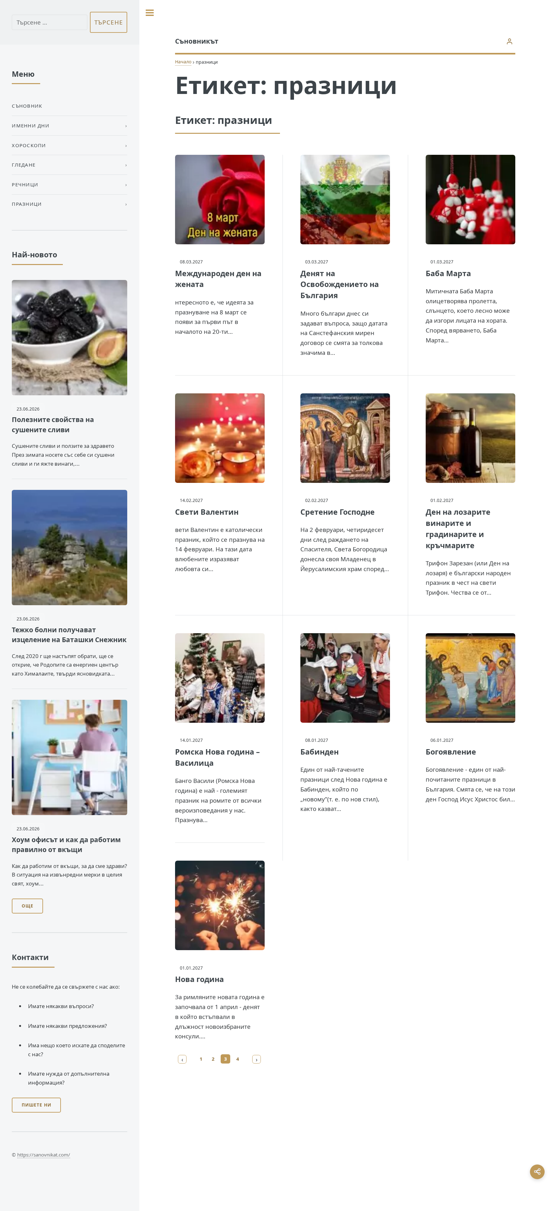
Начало (183, 62)
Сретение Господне (337, 512)
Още (27, 906)
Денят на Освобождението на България (339, 284)
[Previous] (182, 1059)
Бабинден (319, 752)
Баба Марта (448, 273)
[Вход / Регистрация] (509, 41)
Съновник (27, 106)
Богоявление (451, 752)
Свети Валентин (207, 512)
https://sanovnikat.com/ (43, 1154)
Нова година (199, 979)
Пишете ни (36, 1105)
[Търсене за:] (49, 22)
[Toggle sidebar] (150, 13)
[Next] (256, 1059)
